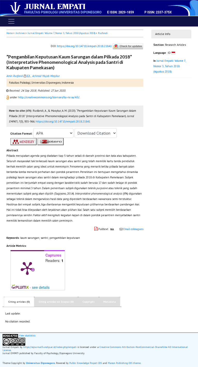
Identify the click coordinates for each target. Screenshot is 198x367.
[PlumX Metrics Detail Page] (27, 267)
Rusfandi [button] (103, 33)
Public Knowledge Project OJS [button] (85, 363)
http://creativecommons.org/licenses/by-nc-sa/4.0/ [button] (48, 97)
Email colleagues (133, 229)
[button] (8, 97)
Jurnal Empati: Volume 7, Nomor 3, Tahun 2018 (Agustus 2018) (61, 33)
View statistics (27, 335)
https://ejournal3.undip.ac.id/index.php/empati (50, 347)
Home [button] (9, 33)
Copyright (88, 301)
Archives (20, 33)
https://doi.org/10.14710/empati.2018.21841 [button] (63, 121)
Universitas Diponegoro (40, 363)
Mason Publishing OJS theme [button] (124, 363)
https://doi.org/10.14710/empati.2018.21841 (84, 46)
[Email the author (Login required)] (28, 76)
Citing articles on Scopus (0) (56, 301)
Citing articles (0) (19, 301)
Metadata (109, 301)
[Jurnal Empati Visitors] (10, 335)
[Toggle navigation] (11, 21)
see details (41, 287)
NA (112, 229)
